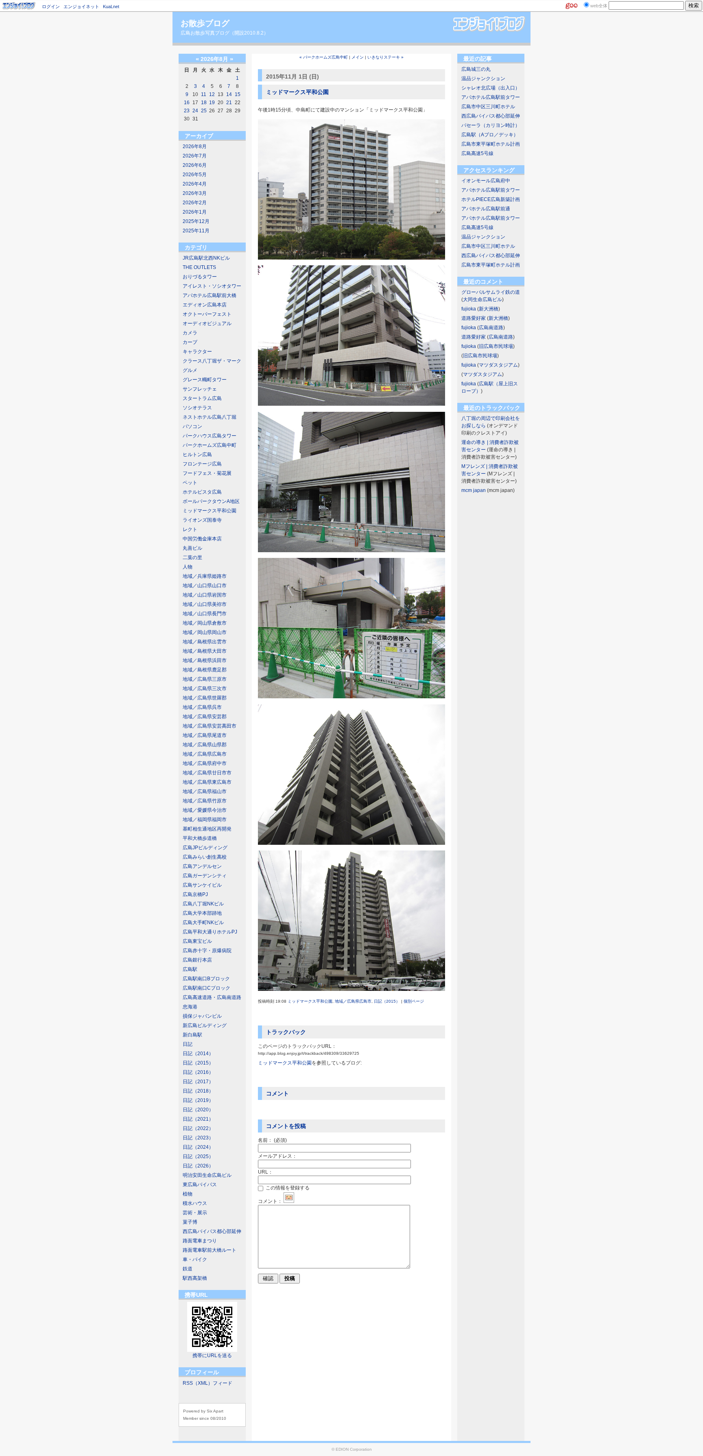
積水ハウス (195, 1203)
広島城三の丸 (476, 69)
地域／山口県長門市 (205, 614)
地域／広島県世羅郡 (205, 698)
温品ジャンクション (483, 78)
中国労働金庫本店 (202, 539)
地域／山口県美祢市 (205, 604)
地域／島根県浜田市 (205, 660)
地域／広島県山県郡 (205, 745)
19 (212, 102)
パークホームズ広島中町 (209, 445)
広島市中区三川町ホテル (488, 106)
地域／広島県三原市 (205, 679)
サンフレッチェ (200, 389)
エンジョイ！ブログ (19, 6)
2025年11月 (196, 231)
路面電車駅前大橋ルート (209, 1250)
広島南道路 (491, 327)
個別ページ (414, 1001)
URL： (265, 1172)
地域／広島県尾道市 (205, 735)
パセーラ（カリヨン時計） (490, 125)
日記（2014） (198, 1053)
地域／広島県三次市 (205, 688)
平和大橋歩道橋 (200, 838)
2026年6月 (195, 165)
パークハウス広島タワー (209, 436)
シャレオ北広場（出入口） (490, 88)
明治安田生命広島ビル (207, 1175)
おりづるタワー (200, 277)
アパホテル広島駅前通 (485, 209)
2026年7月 (195, 156)
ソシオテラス (197, 408)
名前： (272, 1140)
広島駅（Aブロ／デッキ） (489, 135)
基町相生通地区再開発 (207, 829)
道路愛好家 (473, 318)
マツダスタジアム (498, 365)
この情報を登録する (287, 1188)
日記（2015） (198, 1063)
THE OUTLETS (199, 267)
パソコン (192, 426)
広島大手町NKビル (203, 922)
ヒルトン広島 (197, 454)
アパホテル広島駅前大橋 (209, 295)
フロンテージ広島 (202, 464)
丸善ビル (192, 548)
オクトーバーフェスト (207, 314)
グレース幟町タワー (205, 380)
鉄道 (187, 1269)
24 (195, 111)
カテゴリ (196, 247)
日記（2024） (198, 1147)
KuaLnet (111, 6)
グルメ (190, 370)
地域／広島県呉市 (202, 707)
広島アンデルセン (202, 866)
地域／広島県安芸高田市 (209, 726)
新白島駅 (192, 1035)
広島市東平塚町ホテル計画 (490, 144)
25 (204, 111)
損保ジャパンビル (202, 1016)
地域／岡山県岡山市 (205, 632)
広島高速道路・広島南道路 (212, 997)
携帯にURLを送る (212, 1355)
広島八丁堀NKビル (203, 904)
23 (187, 111)
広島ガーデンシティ (205, 876)
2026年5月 (195, 174)
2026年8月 (195, 146)
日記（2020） (198, 1110)
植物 (187, 1194)
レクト (190, 529)
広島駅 (190, 969)
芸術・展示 (195, 1213)
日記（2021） (198, 1119)
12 (212, 94)
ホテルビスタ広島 (202, 492)
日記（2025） (198, 1156)
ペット (190, 482)
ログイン (51, 6)
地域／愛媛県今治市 (205, 810)
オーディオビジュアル (207, 323)
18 (204, 102)
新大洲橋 (488, 309)
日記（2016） (198, 1072)
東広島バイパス (200, 1184)
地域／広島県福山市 (205, 791)
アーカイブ (199, 136)
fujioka (468, 309)
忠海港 (190, 1007)
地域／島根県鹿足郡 (205, 670)
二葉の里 (192, 557)
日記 (187, 1044)
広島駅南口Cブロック (206, 988)
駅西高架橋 (195, 1278)
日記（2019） (198, 1100)
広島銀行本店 (197, 960)
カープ (190, 342)
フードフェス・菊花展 (207, 473)
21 (229, 102)
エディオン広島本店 (205, 305)
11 (203, 94)
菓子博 (190, 1222)
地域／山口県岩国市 (205, 595)
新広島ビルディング (205, 1025)
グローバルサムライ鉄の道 (490, 292)
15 (237, 94)
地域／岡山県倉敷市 (205, 623)
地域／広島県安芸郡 (205, 716)
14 (229, 94)
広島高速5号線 (477, 153)
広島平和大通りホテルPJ (210, 932)
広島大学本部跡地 (202, 913)
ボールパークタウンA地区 (211, 501)
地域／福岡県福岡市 (205, 819)
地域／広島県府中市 (205, 763)
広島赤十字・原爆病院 (207, 950)
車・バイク (195, 1259)
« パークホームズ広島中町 (323, 57)
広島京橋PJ (195, 894)
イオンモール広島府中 (485, 181)
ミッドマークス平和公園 (209, 511)
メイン (358, 57)
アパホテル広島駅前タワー (490, 97)
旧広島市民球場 (496, 346)
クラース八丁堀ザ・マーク (212, 361)
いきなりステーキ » (385, 57)
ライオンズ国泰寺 (202, 520)
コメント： (270, 1201)
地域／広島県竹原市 (205, 801)
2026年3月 (195, 193)
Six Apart (215, 1411)
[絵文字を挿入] (289, 1201)
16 (187, 102)
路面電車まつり (200, 1241)
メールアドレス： (277, 1156)
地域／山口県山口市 (205, 585)
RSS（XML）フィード (207, 1383)
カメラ (190, 333)
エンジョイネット (81, 6)
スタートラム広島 (202, 398)
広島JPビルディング (205, 847)
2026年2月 (195, 203)
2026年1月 (195, 212)
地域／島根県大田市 (205, 651)
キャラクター (197, 351)
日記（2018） (198, 1091)
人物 (187, 567)
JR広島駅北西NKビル (206, 258)
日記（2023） (198, 1138)
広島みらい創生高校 (205, 857)
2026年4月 (195, 184)
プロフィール (202, 1372)
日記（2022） (198, 1128)
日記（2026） (198, 1166)
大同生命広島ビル (482, 299)
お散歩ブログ (205, 23)
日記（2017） (198, 1081)
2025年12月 (196, 221)
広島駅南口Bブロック (206, 979)
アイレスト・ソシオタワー (212, 286)
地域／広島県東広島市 (207, 782)
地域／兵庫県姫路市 (205, 576)
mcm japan (473, 490)
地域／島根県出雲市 (205, 642)
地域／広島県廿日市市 (207, 773)
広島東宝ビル (197, 941)
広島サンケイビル (202, 885)
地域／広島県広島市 (205, 754)
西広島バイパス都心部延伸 (212, 1231)
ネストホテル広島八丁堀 (209, 417)
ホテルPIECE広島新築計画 (490, 199)
